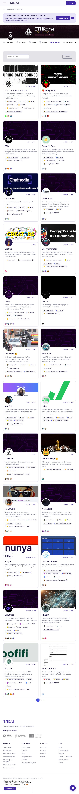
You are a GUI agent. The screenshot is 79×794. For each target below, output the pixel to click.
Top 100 (24, 750)
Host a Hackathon (9, 753)
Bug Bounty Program (29, 763)
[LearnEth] (20, 457)
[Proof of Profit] (58, 670)
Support (61, 753)
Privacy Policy (63, 760)
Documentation (64, 750)
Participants (70, 42)
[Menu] (4, 3)
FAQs (60, 747)
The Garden (7, 747)
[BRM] (20, 146)
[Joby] (58, 406)
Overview (9, 42)
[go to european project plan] (39, 736)
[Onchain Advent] (58, 562)
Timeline (22, 42)
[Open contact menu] (73, 788)
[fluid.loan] (58, 354)
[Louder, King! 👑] (58, 457)
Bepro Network (8, 768)
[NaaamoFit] (20, 509)
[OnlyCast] (20, 615)
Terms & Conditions (65, 756)
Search (24, 760)
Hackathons (7, 750)
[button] (34, 700)
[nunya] (20, 562)
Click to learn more (19, 784)
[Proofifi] (20, 670)
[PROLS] (58, 615)
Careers (43, 750)
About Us (43, 747)
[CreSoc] (20, 249)
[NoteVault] (58, 509)
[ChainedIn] (20, 197)
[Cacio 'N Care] (58, 146)
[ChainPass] (58, 197)
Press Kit (43, 753)
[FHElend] (58, 301)
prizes (44, 42)
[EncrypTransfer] (58, 249)
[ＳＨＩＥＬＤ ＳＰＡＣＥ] (20, 92)
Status (61, 763)
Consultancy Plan (9, 756)
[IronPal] (20, 406)
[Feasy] (20, 301)
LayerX (42, 756)
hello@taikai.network (10, 730)
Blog (23, 753)
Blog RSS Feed (27, 756)
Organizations (26, 747)
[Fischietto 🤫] (20, 354)
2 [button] (41, 700)
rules (34, 42)
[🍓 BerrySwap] (58, 92)
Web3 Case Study (9, 765)
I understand (10, 788)
